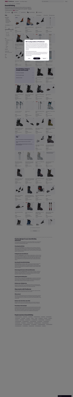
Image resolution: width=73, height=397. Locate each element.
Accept (37, 58)
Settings (29, 58)
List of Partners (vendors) (29, 55)
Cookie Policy (27, 49)
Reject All (44, 58)
